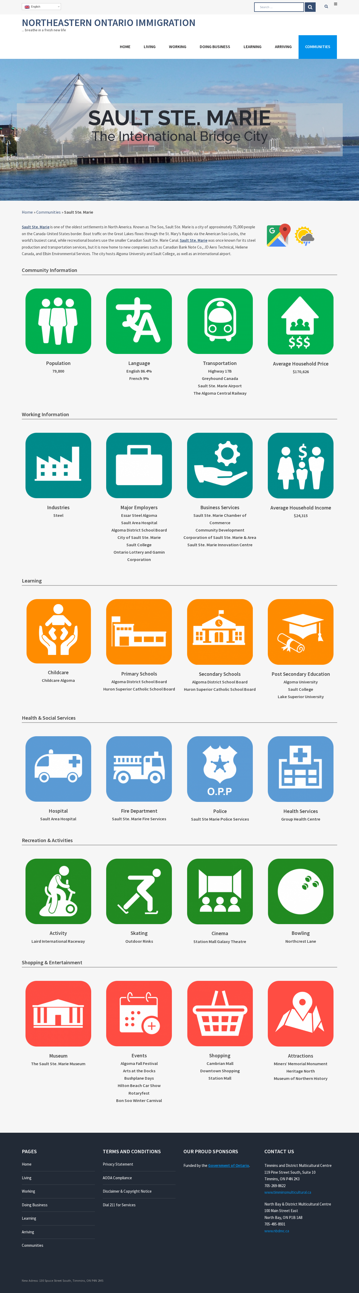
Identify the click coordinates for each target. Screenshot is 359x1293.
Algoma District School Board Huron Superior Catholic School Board (139, 685)
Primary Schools (139, 674)
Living (150, 46)
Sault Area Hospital (58, 819)
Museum (58, 1056)
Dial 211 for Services (119, 1204)
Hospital (58, 811)
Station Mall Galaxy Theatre (219, 941)
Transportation (220, 363)
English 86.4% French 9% (139, 374)
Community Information (49, 270)
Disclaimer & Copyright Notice (127, 1191)
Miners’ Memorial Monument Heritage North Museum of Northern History (300, 1071)
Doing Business (215, 46)
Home (125, 46)
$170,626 (301, 371)
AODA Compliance (117, 1177)
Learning (252, 46)
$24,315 (301, 515)
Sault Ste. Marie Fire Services (139, 819)
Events (139, 1055)
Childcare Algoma (58, 680)
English (34, 6)
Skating (139, 933)
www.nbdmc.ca (276, 1230)
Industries (58, 507)
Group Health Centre (300, 819)
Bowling (300, 933)
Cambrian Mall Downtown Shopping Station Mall (220, 1071)
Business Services (219, 507)
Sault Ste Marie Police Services (220, 819)
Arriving (283, 46)
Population (58, 363)
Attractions (300, 1056)
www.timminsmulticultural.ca (287, 1192)
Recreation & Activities (47, 840)
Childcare (58, 672)
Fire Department (139, 811)
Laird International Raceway (58, 941)
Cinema (220, 933)
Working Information (45, 414)
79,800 (58, 371)
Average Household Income (300, 507)
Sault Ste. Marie (35, 226)
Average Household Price (301, 363)
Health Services (300, 811)
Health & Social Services (49, 717)
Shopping (219, 1055)
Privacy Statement (118, 1164)
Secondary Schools (220, 674)
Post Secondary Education (300, 674)
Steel (58, 515)
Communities (317, 46)
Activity (58, 933)
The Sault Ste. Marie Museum (58, 1064)
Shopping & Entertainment (52, 962)
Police (220, 811)
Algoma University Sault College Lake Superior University (301, 689)
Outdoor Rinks (139, 941)
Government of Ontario (228, 1165)
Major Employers (139, 507)
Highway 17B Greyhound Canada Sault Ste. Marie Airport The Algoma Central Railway (220, 382)
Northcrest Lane (300, 941)
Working (177, 46)
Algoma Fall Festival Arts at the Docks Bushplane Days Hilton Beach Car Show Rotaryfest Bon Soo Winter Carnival (139, 1082)
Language (139, 363)
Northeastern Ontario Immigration (109, 22)
